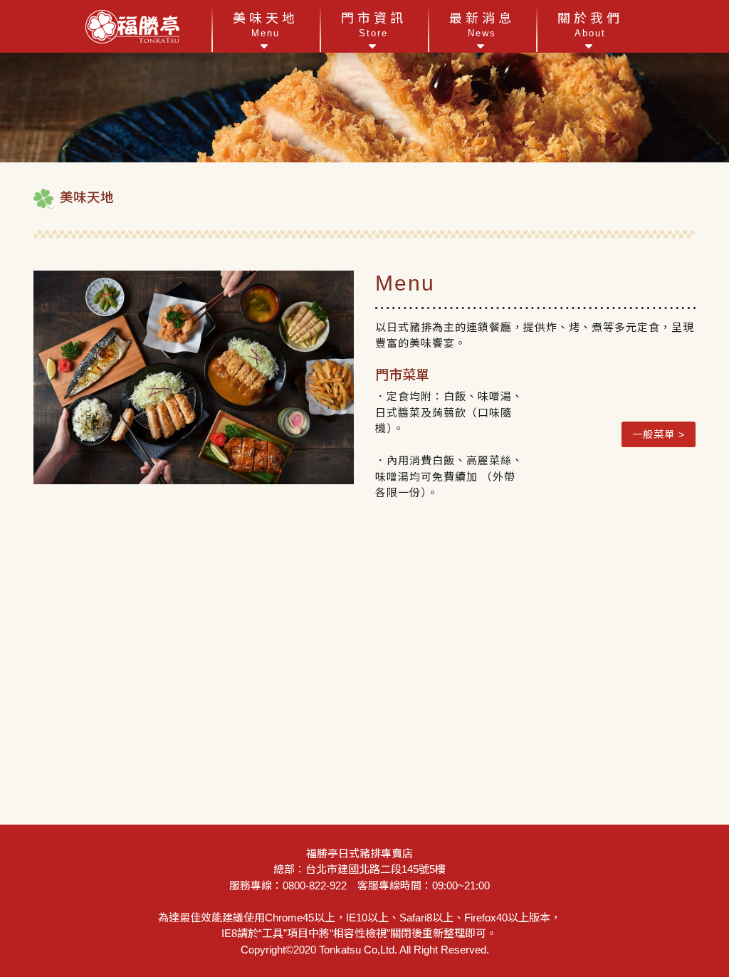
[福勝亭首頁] (132, 26)
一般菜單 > (658, 434)
